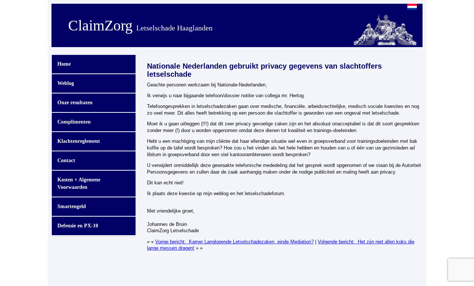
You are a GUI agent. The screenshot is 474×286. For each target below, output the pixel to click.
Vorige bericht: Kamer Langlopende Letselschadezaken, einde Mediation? (234, 241)
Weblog (65, 83)
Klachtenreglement (78, 141)
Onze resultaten (75, 102)
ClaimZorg (140, 25)
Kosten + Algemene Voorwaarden (78, 183)
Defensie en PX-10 (77, 226)
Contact (66, 160)
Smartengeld (71, 206)
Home (64, 64)
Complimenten (74, 122)
